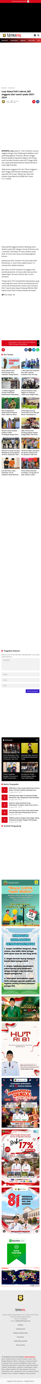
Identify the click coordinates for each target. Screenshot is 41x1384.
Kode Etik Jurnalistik (20, 1341)
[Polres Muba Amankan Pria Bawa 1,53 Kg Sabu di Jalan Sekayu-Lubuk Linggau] (30, 463)
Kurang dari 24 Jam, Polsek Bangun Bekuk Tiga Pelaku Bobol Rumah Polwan (28, 776)
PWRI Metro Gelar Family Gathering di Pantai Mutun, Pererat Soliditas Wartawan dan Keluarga (24, 789)
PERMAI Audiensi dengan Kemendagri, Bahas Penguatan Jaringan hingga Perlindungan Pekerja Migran (24, 819)
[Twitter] (30, 349)
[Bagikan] (37, 101)
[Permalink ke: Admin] (4, 101)
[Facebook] (26, 349)
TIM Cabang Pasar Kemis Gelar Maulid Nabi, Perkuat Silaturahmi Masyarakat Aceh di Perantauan (24, 811)
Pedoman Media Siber (20, 1333)
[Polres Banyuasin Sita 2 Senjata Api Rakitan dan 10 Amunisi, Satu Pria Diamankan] (11, 748)
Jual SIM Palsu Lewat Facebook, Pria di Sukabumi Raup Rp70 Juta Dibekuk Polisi (10, 473)
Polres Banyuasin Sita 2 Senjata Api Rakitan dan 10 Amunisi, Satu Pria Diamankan (11, 757)
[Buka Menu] (35, 35)
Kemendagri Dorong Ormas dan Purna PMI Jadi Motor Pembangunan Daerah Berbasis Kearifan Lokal (30, 413)
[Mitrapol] (12, 35)
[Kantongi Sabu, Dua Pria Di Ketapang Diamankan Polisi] (29, 748)
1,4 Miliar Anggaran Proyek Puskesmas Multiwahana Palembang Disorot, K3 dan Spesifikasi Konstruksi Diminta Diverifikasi (11, 392)
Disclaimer (20, 1337)
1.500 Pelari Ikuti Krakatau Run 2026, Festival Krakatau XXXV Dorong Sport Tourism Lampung (30, 372)
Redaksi (20, 1325)
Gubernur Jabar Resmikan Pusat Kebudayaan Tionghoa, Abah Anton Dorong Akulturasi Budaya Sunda (24, 804)
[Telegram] (34, 349)
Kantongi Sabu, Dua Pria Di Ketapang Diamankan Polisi (29, 757)
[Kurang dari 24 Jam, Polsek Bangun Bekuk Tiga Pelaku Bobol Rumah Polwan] (29, 767)
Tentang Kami (20, 1329)
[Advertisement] (20, 17)
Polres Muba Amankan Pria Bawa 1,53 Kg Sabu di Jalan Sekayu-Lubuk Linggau (30, 473)
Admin (8, 101)
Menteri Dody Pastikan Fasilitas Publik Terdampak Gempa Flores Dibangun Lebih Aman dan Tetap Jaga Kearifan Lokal (11, 433)
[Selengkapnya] (37, 740)
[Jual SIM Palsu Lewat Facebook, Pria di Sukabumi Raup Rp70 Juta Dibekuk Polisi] (11, 463)
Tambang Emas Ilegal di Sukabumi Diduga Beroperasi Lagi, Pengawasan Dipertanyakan (24, 796)
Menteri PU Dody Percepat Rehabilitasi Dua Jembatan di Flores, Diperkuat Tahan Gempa (11, 453)
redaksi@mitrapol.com (22, 1321)
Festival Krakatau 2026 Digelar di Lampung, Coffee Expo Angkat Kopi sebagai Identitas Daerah (29, 392)
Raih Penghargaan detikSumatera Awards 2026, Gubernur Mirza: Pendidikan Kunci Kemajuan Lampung (9, 413)
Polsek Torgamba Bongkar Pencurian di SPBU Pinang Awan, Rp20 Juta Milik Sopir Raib (10, 776)
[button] (38, 35)
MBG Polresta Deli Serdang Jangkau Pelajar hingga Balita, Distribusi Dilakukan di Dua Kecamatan (29, 433)
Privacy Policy (20, 1345)
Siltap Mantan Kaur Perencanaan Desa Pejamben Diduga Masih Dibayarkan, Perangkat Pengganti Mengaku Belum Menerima (10, 372)
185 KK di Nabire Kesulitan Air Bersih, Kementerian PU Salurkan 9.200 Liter (30, 452)
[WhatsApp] (37, 349)
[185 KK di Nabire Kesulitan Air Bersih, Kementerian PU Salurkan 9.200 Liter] (30, 443)
